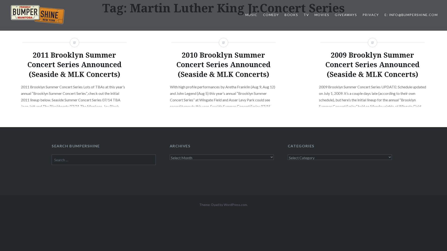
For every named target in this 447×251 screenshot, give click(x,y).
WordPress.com (235, 205)
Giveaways (346, 15)
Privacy (370, 15)
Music (251, 15)
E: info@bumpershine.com (411, 15)
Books (291, 15)
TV (306, 15)
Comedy (271, 15)
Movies (322, 15)
